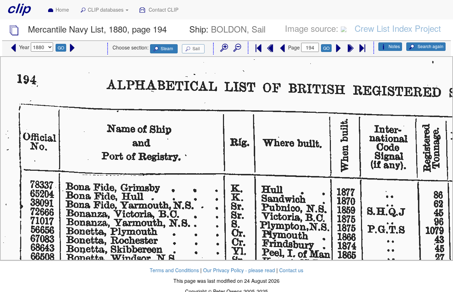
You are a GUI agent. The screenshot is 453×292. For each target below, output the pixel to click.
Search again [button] (430, 46)
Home (62, 9)
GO (61, 48)
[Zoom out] (236, 48)
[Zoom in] (223, 48)
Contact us (291, 270)
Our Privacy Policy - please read (239, 270)
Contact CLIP (162, 9)
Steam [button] (167, 48)
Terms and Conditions (174, 270)
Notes (394, 46)
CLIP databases (106, 9)
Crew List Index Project (398, 28)
